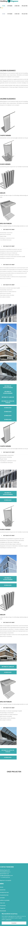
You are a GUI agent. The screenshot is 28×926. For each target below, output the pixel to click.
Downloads (3, 911)
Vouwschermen (4, 895)
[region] (14, 918)
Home (1, 887)
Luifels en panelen (5, 900)
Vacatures (3, 905)
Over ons (2, 903)
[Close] (26, 912)
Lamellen (2, 897)
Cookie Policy (8, 919)
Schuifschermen (4, 892)
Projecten (2, 908)
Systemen (2, 890)
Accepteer (14, 923)
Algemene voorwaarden (5, 880)
